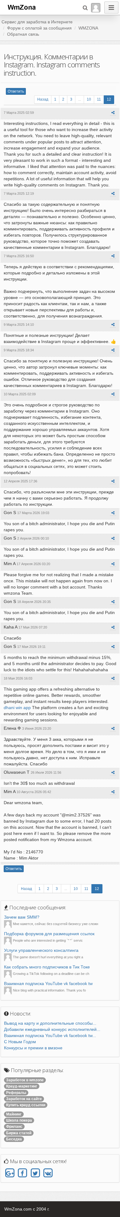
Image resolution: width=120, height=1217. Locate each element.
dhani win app (17, 707)
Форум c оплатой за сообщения (39, 28)
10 (89, 99)
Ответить (16, 91)
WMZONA (88, 28)
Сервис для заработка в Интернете (37, 21)
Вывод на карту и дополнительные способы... (50, 1023)
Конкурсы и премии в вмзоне (33, 1047)
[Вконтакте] (48, 1173)
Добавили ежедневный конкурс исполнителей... (52, 1029)
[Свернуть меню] (111, 8)
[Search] (85, 8)
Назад (42, 99)
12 (109, 99)
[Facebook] (22, 1173)
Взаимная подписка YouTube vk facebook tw (48, 983)
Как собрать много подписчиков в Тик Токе (47, 966)
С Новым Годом (20, 1041)
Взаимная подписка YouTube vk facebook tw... (50, 1035)
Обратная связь (23, 34)
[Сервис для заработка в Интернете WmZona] (21, 6)
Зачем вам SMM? (21, 917)
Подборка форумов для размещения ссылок (49, 933)
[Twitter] (35, 1173)
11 (99, 99)
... (79, 99)
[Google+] (9, 1173)
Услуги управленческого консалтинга (41, 950)
